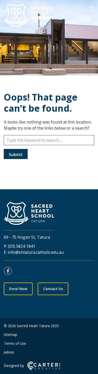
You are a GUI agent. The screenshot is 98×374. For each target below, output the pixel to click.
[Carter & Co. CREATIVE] (43, 369)
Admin (9, 352)
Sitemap (10, 334)
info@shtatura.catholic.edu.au (36, 252)
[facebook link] (9, 271)
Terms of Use (15, 343)
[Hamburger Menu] (91, 9)
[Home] (29, 214)
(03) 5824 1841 (21, 246)
